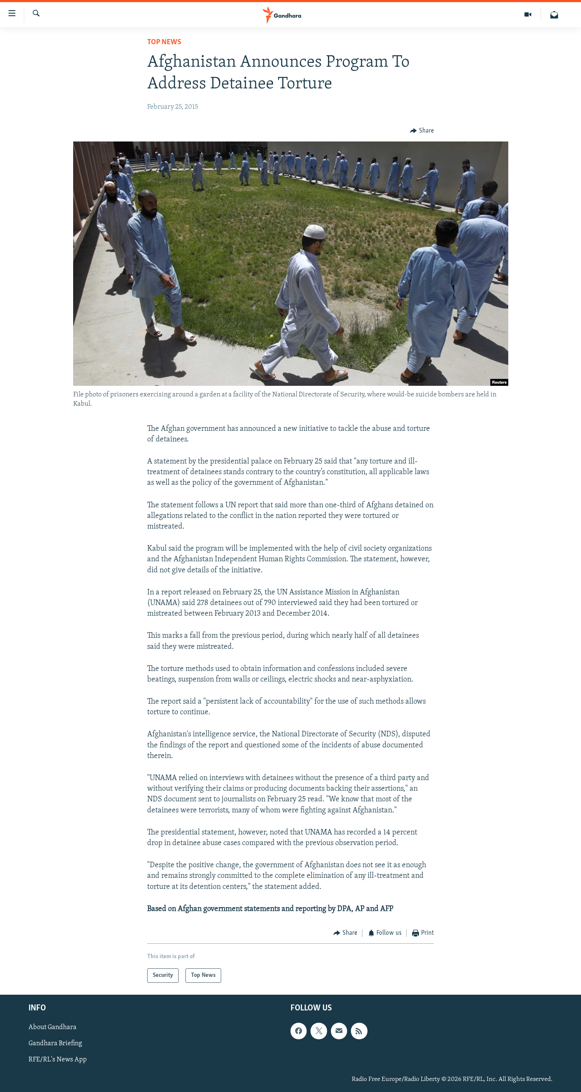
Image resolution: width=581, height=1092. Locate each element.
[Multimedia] (528, 14)
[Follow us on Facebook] (298, 1031)
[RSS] (359, 1031)
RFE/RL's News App (57, 1060)
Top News (164, 42)
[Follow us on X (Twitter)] (318, 1031)
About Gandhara (52, 1027)
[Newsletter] (554, 14)
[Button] (422, 130)
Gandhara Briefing (55, 1044)
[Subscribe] (339, 1031)
